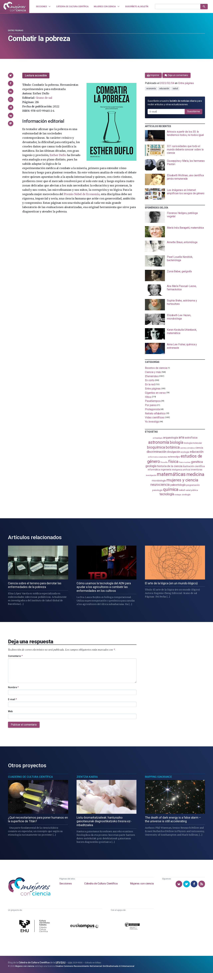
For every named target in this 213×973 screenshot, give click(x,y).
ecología (185, 452)
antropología (157, 438)
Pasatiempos (152, 401)
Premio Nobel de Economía (81, 194)
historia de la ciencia (169, 466)
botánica (173, 447)
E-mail (12, 699)
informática (154, 469)
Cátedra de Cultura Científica (100, 883)
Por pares (150, 405)
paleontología (178, 484)
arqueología (170, 437)
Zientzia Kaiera (87, 776)
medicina (195, 474)
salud (175, 88)
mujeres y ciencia (182, 480)
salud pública (192, 490)
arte (181, 437)
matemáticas (171, 474)
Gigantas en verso (155, 392)
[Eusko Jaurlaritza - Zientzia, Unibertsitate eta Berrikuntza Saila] (132, 926)
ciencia (199, 447)
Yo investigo (152, 421)
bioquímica (156, 447)
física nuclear (185, 462)
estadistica (162, 457)
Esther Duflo (58, 155)
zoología (186, 494)
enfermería (153, 457)
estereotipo (174, 456)
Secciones (65, 883)
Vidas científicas (154, 417)
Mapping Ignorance (158, 776)
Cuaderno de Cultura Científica (30, 776)
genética (197, 462)
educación (164, 88)
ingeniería (166, 469)
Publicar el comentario (24, 724)
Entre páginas (15, 30)
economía (151, 88)
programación (193, 485)
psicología (157, 490)
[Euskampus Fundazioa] (84, 926)
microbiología (159, 480)
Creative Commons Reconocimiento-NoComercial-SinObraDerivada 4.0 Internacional (94, 966)
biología (176, 442)
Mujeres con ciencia (142, 883)
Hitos (148, 396)
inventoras (196, 469)
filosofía (164, 462)
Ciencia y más (153, 372)
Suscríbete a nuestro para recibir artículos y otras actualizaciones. (175, 103)
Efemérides (151, 376)
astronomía (158, 442)
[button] (10, 75)
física (173, 461)
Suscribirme (193, 111)
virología (178, 495)
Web (10, 711)
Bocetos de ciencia (156, 368)
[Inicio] (14, 6)
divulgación (173, 451)
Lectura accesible (36, 75)
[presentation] (175, 135)
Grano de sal (44, 97)
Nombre (13, 687)
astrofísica (191, 437)
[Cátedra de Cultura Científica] (35, 926)
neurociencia (160, 485)
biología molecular (193, 443)
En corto (149, 380)
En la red (150, 384)
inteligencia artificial (181, 470)
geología (150, 466)
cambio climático (187, 448)
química (170, 489)
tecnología (167, 494)
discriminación (157, 452)
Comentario (15, 656)
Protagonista (152, 409)
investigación (151, 475)
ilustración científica (194, 466)
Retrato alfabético (155, 413)
